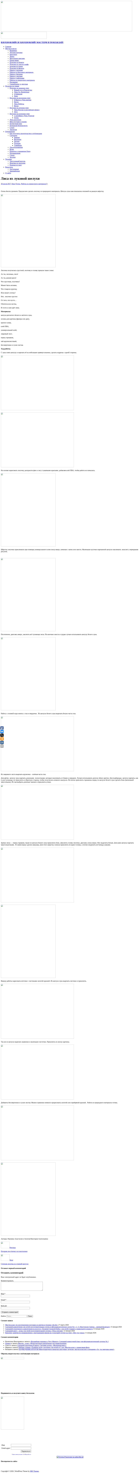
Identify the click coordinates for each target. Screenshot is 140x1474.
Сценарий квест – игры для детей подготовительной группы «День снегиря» (34, 1331)
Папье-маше (14, 60)
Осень (16, 118)
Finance (8, 1343)
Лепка (12, 56)
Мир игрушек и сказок (18, 122)
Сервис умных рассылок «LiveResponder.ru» (21, 1454)
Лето (16, 112)
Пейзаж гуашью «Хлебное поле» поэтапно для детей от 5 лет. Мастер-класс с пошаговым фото (53, 1347)
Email (3, 1300)
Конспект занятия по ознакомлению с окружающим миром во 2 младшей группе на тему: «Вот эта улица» (45, 1333)
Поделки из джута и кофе (19, 64)
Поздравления (15, 153)
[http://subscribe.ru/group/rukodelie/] (70, 1457)
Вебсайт (4, 1306)
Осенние (17, 143)
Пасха (16, 102)
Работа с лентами (16, 76)
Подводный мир (16, 124)
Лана (13, 184)
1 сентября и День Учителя (24, 116)
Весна (16, 106)
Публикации (10, 131)
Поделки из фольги (17, 68)
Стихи (12, 155)
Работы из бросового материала (21, 72)
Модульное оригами (17, 58)
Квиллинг (13, 54)
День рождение (15, 120)
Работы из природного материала (22, 80)
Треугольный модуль (17, 161)
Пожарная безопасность (18, 126)
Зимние (17, 137)
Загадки (13, 157)
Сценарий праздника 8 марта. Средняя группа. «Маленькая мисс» (41, 1345)
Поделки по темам (12, 86)
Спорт (12, 128)
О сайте (8, 173)
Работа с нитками (16, 70)
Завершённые (15, 171)
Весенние (17, 139)
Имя (2, 1294)
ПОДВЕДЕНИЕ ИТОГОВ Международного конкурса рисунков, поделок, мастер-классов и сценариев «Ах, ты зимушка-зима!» (66, 1349)
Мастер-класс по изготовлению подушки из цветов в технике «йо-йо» (31, 1325)
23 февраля (18, 94)
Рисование (14, 82)
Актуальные (14, 169)
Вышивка (13, 50)
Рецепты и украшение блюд (20, 151)
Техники (8, 159)
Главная (8, 47)
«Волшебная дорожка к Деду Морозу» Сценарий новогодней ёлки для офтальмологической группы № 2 (69, 1341)
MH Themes (34, 1471)
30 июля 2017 (6, 184)
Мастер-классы (11, 49)
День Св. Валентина (21, 92)
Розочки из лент (16, 165)
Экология (13, 130)
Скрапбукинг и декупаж (19, 84)
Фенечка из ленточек (17, 163)
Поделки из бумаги (17, 62)
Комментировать (7, 1281)
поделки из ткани (16, 66)
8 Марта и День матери (22, 100)
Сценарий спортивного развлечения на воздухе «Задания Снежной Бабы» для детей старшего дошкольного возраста (49, 1329)
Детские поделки (16, 52)
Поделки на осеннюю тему (20, 114)
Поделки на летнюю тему (19, 108)
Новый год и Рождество (23, 90)
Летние (16, 141)
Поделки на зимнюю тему (19, 88)
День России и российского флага (26, 110)
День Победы (19, 104)
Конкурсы (9, 167)
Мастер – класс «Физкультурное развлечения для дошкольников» (42, 1343)
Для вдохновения (16, 147)
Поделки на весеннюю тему (20, 98)
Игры (12, 149)
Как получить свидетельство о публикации (26, 133)
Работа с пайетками (17, 78)
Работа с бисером (16, 74)
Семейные (18, 145)
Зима (16, 96)
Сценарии (13, 135)
